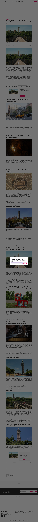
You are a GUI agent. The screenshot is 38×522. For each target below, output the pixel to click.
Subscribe (24, 263)
